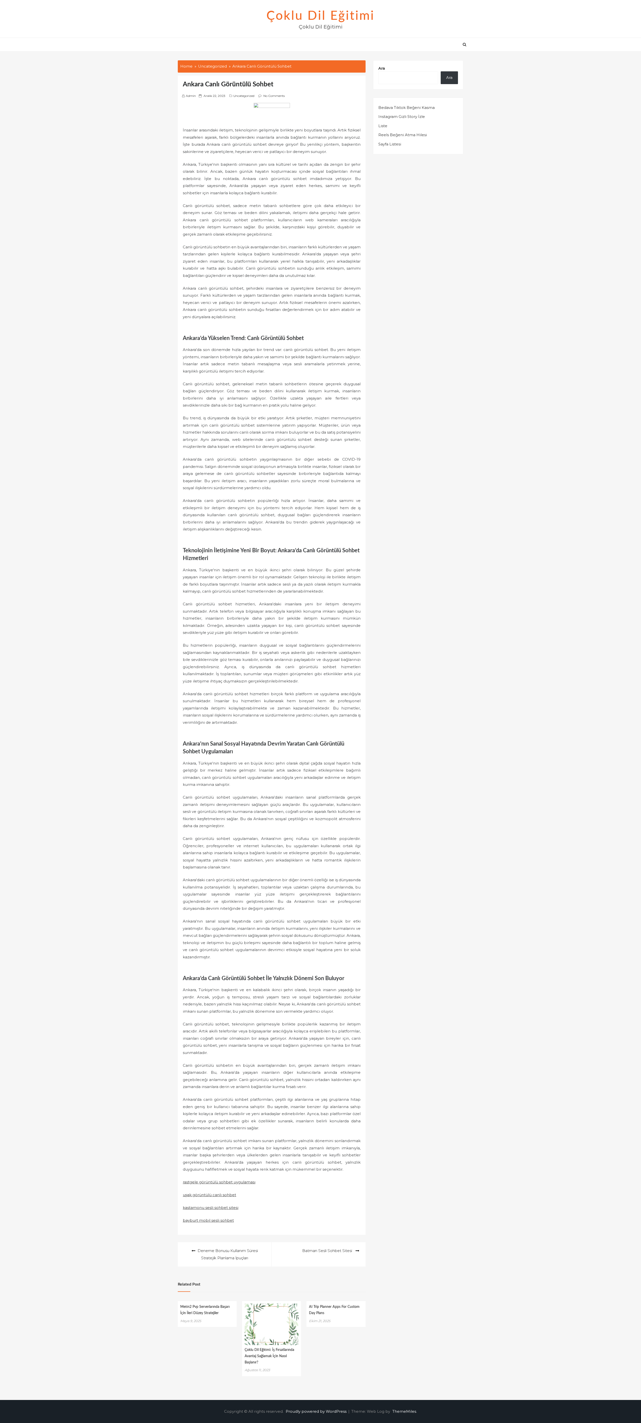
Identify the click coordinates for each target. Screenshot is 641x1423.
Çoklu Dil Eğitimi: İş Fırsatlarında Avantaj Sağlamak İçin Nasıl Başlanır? (269, 1356)
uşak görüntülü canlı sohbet (209, 1194)
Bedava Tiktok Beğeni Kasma (406, 107)
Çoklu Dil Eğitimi (320, 16)
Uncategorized (243, 96)
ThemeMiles (404, 1411)
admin (191, 96)
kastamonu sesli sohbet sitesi (210, 1207)
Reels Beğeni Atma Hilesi (402, 134)
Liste (382, 125)
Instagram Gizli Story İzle (401, 116)
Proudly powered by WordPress (317, 1411)
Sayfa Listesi (389, 144)
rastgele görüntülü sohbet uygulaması (219, 1182)
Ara (381, 68)
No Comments (274, 96)
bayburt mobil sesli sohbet (208, 1220)
